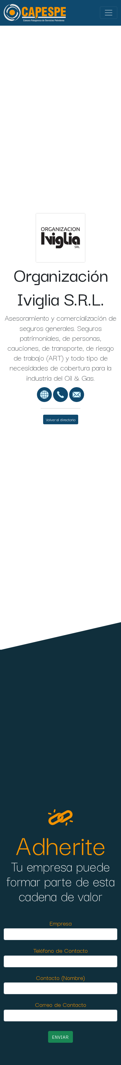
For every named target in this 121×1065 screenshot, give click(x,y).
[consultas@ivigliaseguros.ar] (76, 393)
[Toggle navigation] (108, 12)
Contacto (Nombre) (60, 977)
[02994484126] (60, 393)
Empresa (61, 923)
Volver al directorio (60, 419)
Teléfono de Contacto (60, 950)
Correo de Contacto (60, 1004)
